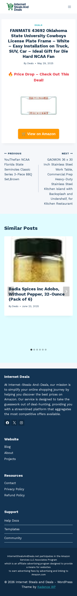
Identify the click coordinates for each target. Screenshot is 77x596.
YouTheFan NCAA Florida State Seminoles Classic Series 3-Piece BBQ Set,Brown (18, 166)
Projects (10, 459)
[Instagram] (21, 423)
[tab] (31, 350)
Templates (12, 529)
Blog (7, 446)
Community (13, 538)
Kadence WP (46, 587)
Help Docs (11, 520)
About (8, 453)
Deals (38, 25)
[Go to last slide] (11, 291)
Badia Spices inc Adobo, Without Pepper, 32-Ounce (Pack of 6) (37, 294)
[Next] (66, 291)
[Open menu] (69, 7)
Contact (10, 483)
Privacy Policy (14, 489)
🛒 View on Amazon (39, 134)
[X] (14, 423)
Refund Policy (14, 495)
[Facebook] (7, 423)
